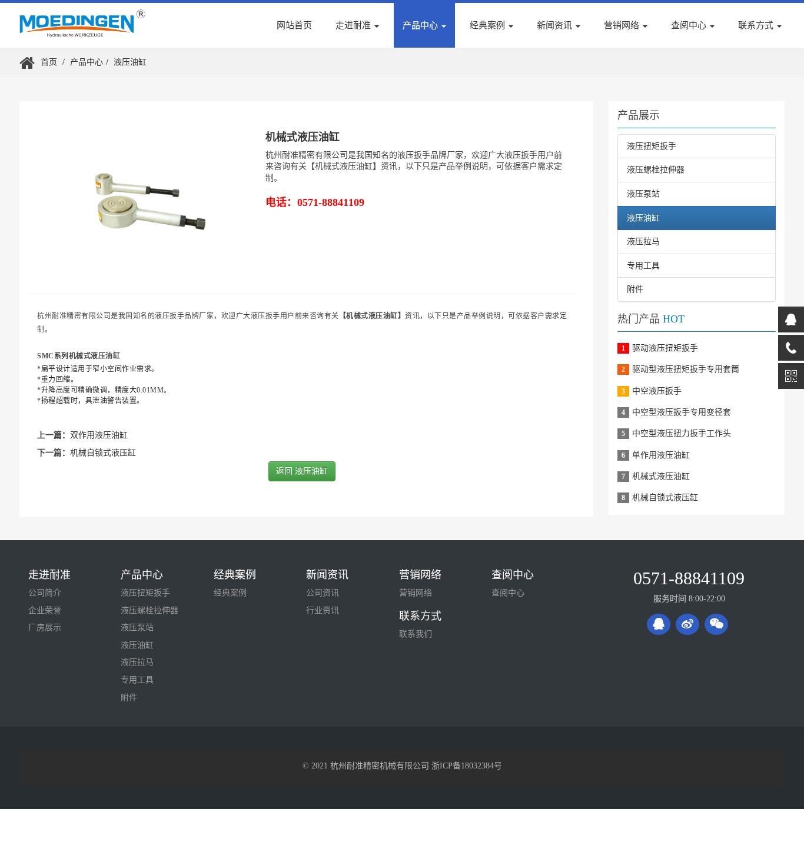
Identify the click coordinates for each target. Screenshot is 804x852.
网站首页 (294, 25)
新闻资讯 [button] (555, 25)
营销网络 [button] (623, 25)
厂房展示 (44, 627)
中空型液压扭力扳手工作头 (681, 433)
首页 (49, 62)
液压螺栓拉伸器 (656, 169)
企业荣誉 (44, 610)
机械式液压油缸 (661, 476)
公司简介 (44, 592)
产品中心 (86, 62)
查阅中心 (512, 575)
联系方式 (420, 616)
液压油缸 (130, 62)
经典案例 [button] (488, 25)
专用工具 (643, 265)
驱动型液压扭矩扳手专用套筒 (685, 369)
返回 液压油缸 (302, 471)
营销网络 (420, 575)
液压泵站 (643, 193)
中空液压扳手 (657, 391)
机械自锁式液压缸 (103, 452)
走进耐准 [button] (354, 25)
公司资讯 (322, 592)
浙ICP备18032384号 (466, 765)
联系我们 (415, 634)
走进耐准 (49, 575)
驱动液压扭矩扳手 (665, 348)
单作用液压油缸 (661, 455)
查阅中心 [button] (690, 25)
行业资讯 (322, 610)
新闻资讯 (327, 575)
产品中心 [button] (421, 25)
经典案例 (235, 575)
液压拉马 (643, 241)
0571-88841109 (689, 578)
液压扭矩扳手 (651, 146)
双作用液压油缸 (99, 435)
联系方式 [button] (757, 25)
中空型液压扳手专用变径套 (681, 412)
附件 (635, 289)
